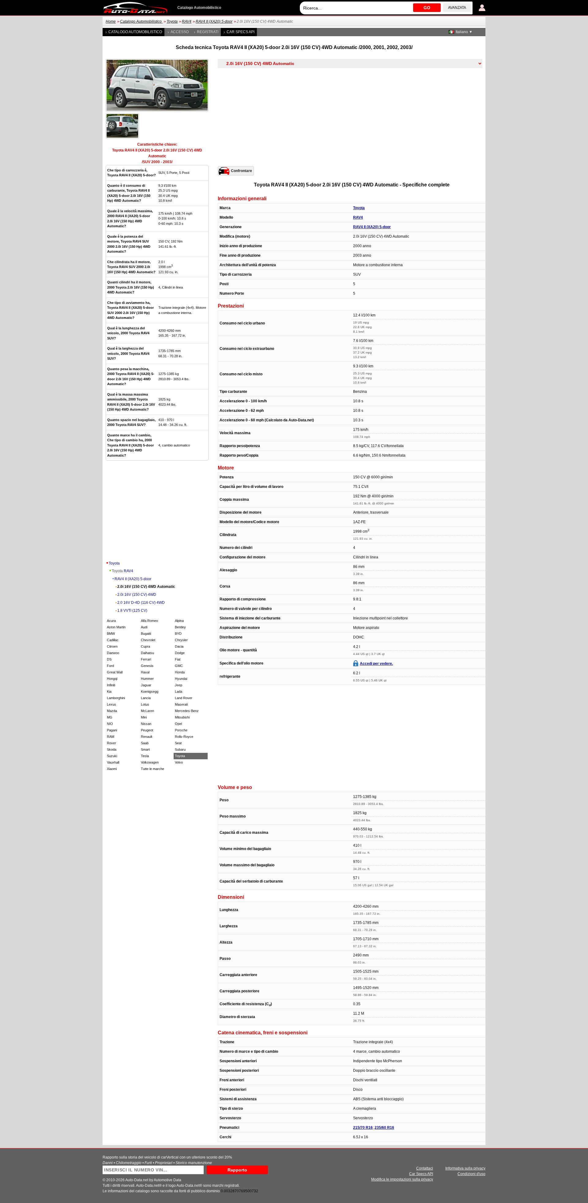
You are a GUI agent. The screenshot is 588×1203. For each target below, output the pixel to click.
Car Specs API (240, 32)
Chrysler (181, 640)
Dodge (180, 653)
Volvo (179, 762)
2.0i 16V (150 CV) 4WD (136, 594)
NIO (110, 724)
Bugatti (146, 633)
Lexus (111, 704)
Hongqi (112, 678)
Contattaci (424, 1168)
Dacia (179, 646)
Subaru (180, 749)
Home (111, 21)
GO (427, 7)
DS (109, 659)
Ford (110, 666)
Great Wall (115, 672)
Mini (144, 717)
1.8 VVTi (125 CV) (132, 610)
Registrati (207, 32)
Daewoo (113, 653)
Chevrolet (148, 640)
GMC (179, 666)
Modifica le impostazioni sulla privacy (402, 1179)
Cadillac (113, 640)
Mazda (112, 711)
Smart (145, 749)
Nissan (146, 724)
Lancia (146, 698)
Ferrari (146, 659)
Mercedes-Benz (187, 711)
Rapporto (237, 1169)
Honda (180, 672)
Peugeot (147, 730)
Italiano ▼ (464, 32)
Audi (144, 627)
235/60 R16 (384, 1127)
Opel (178, 724)
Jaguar (146, 685)
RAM (110, 736)
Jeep (178, 685)
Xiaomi (112, 769)
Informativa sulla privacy (465, 1168)
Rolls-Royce (184, 736)
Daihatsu (147, 653)
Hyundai (181, 678)
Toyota (172, 21)
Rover (111, 743)
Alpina (179, 621)
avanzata (457, 8)
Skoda (111, 749)
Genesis (147, 666)
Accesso (180, 32)
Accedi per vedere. (376, 663)
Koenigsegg (149, 691)
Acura (111, 621)
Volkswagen (150, 762)
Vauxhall (113, 762)
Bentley (180, 627)
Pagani (112, 730)
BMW (111, 633)
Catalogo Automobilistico (141, 21)
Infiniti (111, 685)
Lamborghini (116, 698)
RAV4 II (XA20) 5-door (214, 21)
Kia (109, 691)
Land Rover (183, 698)
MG (109, 717)
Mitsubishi (182, 717)
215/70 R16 (363, 1127)
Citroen (112, 646)
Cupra (145, 646)
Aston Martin (116, 627)
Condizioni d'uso (471, 1174)
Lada (178, 691)
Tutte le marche (152, 769)
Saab (145, 743)
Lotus (145, 704)
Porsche (181, 730)
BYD (178, 633)
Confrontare (241, 171)
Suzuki (112, 756)
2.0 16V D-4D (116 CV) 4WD (141, 602)
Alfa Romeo (149, 621)
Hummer (147, 678)
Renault (146, 736)
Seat (178, 743)
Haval (145, 672)
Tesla (145, 756)
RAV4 (186, 21)
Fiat (177, 659)
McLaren (147, 711)
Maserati (181, 704)
